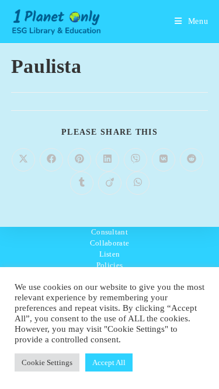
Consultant (109, 231)
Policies (109, 265)
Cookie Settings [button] (47, 362)
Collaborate (109, 243)
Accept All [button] (109, 362)
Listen (109, 254)
